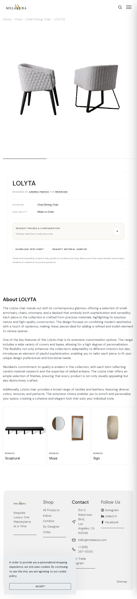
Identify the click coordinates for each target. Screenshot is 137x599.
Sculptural (12, 458)
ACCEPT (40, 586)
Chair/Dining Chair (38, 19)
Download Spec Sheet (30, 249)
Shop (18, 19)
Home (7, 19)
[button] (68, 231)
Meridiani (61, 192)
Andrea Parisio (39, 192)
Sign (96, 458)
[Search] (120, 7)
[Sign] (113, 428)
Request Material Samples (69, 249)
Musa (53, 458)
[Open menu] (128, 7)
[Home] (16, 7)
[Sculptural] (24, 428)
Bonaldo (10, 453)
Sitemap (122, 581)
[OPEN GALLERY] (68, 89)
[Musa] (68, 428)
